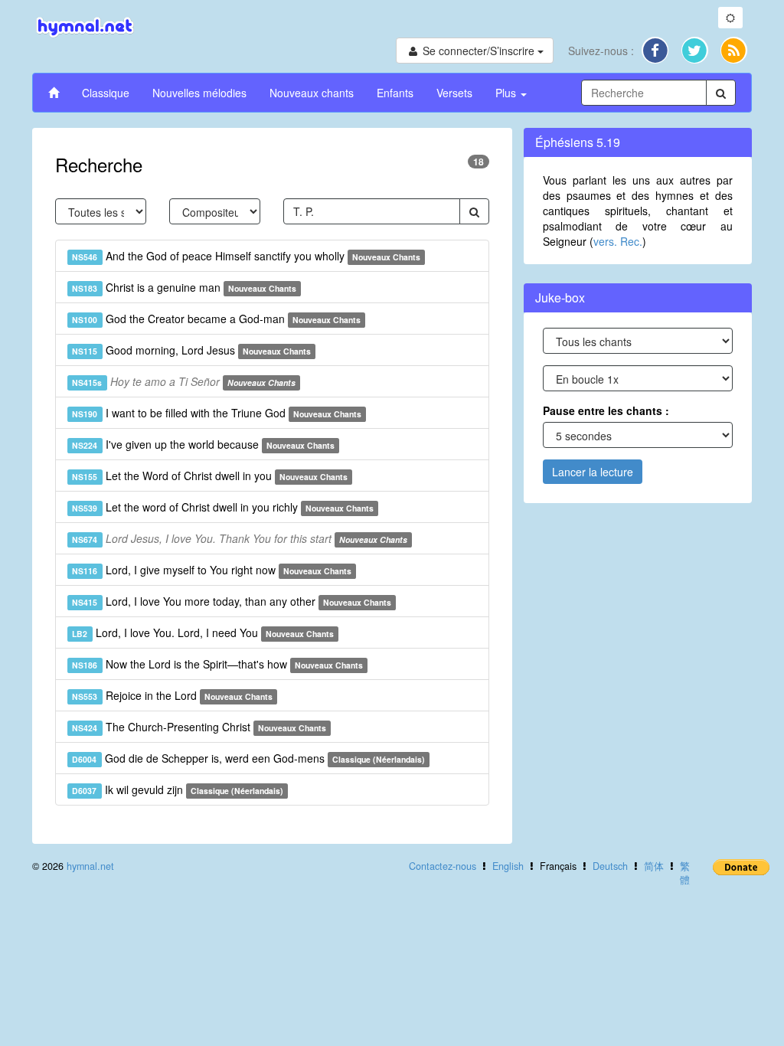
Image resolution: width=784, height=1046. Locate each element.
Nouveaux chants (312, 92)
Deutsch (610, 866)
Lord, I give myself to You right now (211, 569)
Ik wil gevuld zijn (177, 789)
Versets (454, 92)
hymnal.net (90, 866)
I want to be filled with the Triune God (216, 412)
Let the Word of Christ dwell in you (210, 475)
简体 (654, 866)
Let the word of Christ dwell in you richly (223, 507)
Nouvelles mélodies (199, 92)
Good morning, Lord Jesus (191, 350)
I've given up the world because (203, 444)
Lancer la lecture (592, 471)
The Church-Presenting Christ (199, 726)
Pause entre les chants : (606, 410)
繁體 (685, 873)
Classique (105, 92)
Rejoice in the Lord (172, 695)
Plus (507, 92)
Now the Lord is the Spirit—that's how (217, 664)
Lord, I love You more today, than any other (231, 601)
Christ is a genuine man (184, 287)
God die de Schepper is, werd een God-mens (248, 758)
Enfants (395, 92)
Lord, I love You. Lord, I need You (203, 632)
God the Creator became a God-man (216, 318)
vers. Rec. (617, 241)
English (508, 866)
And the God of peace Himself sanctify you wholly (246, 255)
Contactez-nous (442, 866)
